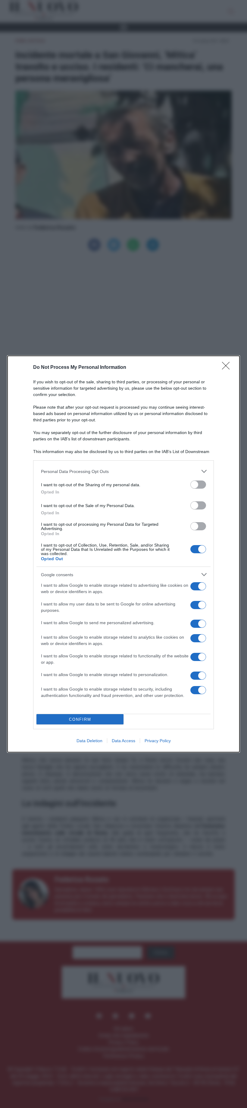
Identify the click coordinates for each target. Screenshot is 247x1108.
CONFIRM (80, 719)
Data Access (123, 740)
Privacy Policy (158, 740)
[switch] (198, 485)
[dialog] (123, 554)
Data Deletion (89, 740)
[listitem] (123, 471)
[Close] (227, 367)
